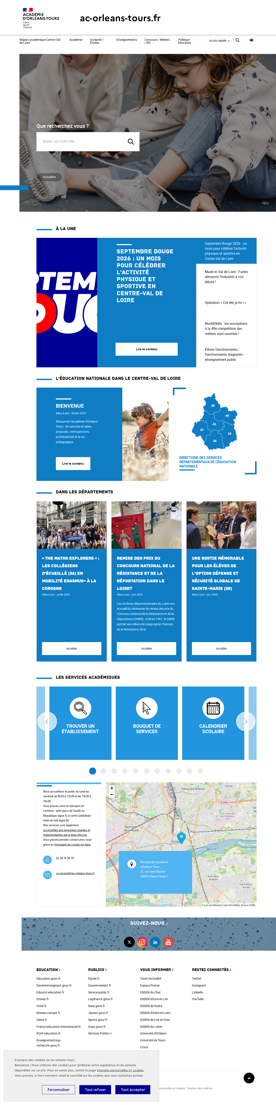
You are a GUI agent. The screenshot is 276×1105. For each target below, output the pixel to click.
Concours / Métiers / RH (157, 41)
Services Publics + (100, 1033)
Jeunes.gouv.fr (98, 1013)
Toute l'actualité (150, 978)
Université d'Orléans (153, 1033)
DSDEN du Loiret (151, 1026)
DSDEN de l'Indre (151, 1006)
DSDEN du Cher (150, 992)
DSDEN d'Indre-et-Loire (155, 1013)
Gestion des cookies (199, 1088)
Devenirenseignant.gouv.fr (54, 985)
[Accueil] (41, 18)
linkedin (155, 942)
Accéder (71, 648)
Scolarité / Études (97, 41)
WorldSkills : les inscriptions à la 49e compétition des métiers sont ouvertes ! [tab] (226, 328)
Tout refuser (95, 1089)
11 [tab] (200, 771)
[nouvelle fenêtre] (213, 723)
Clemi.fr (41, 1020)
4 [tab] (125, 771)
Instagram (199, 985)
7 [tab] (157, 771)
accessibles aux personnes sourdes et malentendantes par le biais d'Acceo (66, 832)
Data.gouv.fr (96, 1006)
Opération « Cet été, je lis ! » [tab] (225, 302)
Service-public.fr (99, 992)
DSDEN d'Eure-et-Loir (154, 999)
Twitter (196, 978)
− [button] (111, 794)
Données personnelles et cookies (120, 1070)
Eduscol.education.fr (50, 992)
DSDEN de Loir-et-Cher (155, 1020)
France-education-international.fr (58, 1026)
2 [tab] (103, 771)
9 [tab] (179, 771)
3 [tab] (114, 771)
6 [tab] (146, 771)
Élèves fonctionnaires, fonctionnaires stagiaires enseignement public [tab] (224, 354)
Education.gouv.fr (48, 978)
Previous (47, 721)
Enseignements (126, 39)
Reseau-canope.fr (48, 1013)
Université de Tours (152, 1040)
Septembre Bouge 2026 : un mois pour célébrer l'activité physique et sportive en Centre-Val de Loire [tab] (226, 251)
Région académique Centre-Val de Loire (39, 41)
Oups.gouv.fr (97, 1026)
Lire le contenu (73, 463)
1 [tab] (92, 771)
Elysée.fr (94, 978)
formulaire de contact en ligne (72, 844)
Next (246, 721)
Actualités (49, 177)
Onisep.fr (42, 999)
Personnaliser (58, 1089)
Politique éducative (184, 41)
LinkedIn (197, 992)
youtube (168, 942)
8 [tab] (168, 771)
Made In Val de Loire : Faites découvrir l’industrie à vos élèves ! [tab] (226, 276)
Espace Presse (150, 985)
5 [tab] (135, 771)
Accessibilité (251, 40)
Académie (75, 39)
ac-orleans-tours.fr (120, 18)
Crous (144, 1047)
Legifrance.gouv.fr (100, 999)
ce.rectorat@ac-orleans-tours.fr (75, 873)
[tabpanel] (116, 302)
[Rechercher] (237, 40)
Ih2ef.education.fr (48, 1033)
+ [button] (111, 788)
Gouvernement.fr (99, 985)
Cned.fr (41, 1006)
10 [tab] (189, 771)
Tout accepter (133, 1089)
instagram (142, 942)
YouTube (198, 999)
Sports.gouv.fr (97, 1020)
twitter (129, 942)
